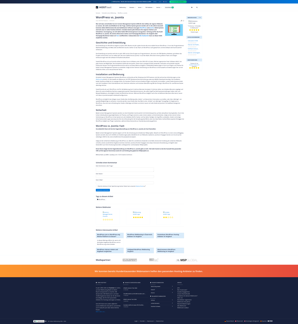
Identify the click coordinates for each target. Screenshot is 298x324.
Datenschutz (139, 186)
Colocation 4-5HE (193, 41)
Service (158, 7)
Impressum (150, 321)
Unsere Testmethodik (183, 294)
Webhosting (122, 7)
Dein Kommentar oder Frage (104, 166)
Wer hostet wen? (182, 290)
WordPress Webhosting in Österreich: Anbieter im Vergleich (139, 235)
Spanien (264, 321)
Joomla (152, 28)
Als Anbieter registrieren (184, 300)
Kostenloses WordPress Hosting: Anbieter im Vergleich (168, 235)
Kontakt (142, 321)
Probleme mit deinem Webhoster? (187, 296)
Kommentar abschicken (103, 190)
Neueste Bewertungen (183, 304)
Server (140, 7)
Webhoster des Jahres (183, 302)
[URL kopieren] (181, 21)
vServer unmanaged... (194, 53)
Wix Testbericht (144, 36)
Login (136, 321)
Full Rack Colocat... (193, 49)
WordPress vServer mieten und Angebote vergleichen (107, 250)
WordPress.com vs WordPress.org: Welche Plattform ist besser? (108, 235)
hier (117, 36)
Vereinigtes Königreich (252, 321)
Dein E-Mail (99, 180)
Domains (132, 7)
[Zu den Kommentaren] (183, 21)
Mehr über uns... (100, 312)
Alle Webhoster (181, 306)
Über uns (180, 298)
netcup (197, 63)
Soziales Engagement (183, 292)
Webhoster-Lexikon (183, 308)
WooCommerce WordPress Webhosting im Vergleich (166, 250)
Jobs (178, 288)
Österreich (240, 321)
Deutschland (230, 321)
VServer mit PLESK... (194, 45)
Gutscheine (169, 7)
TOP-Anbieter (149, 7)
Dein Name (99, 174)
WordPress (143, 28)
